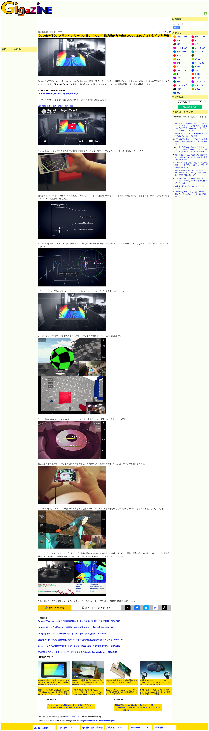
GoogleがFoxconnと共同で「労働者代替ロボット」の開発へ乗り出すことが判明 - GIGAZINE (79, 621)
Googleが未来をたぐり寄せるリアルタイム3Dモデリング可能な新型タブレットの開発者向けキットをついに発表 (53, 682)
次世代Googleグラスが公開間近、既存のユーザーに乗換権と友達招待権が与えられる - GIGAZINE (81, 639)
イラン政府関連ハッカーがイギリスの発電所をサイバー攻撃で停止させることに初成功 (191, 141)
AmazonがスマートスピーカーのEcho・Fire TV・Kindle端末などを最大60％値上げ (190, 194)
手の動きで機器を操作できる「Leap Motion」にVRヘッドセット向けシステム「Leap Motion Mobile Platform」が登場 (87, 708)
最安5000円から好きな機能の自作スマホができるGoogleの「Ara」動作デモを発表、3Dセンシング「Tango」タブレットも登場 (53, 708)
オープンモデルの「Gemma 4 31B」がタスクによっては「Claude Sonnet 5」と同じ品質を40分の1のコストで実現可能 (191, 149)
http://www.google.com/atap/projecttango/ (58, 93)
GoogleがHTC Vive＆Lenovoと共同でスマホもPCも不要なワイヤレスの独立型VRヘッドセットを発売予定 (121, 708)
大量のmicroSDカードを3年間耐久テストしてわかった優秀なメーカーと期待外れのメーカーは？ (191, 180)
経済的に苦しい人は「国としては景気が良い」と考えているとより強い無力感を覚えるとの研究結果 (191, 157)
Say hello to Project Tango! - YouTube (55, 106)
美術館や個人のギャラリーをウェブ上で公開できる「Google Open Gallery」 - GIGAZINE (77, 652)
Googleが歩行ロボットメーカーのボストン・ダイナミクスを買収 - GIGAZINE (72, 633)
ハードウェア (164, 32)
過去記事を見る (190, 106)
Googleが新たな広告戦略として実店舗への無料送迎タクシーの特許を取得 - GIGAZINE (76, 627)
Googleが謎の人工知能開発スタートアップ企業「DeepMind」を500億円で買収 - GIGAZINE (79, 646)
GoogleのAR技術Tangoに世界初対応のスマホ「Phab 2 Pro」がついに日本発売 (121, 681)
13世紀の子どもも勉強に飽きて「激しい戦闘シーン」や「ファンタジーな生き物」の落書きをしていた (191, 165)
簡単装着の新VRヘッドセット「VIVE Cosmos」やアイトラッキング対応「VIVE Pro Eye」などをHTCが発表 (155, 682)
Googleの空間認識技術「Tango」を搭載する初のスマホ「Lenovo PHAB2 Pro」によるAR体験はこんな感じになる (88, 682)
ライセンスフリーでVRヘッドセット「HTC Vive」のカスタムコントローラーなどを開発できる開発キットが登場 (155, 708)
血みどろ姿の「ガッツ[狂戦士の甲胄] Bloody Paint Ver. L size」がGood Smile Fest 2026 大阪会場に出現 (190, 172)
